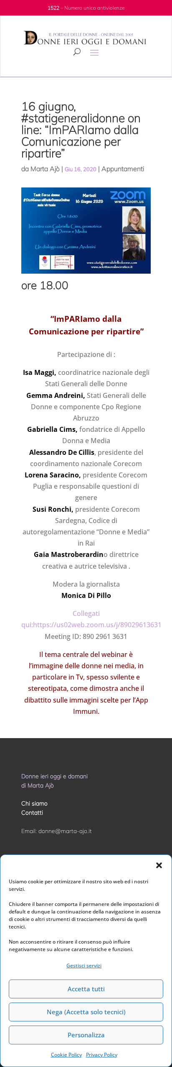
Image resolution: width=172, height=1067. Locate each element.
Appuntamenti (122, 168)
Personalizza (86, 1035)
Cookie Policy (66, 1054)
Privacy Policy (101, 1054)
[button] (159, 865)
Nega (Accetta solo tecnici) (86, 1012)
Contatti (32, 812)
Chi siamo (34, 803)
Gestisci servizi (83, 965)
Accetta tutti (86, 989)
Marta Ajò (45, 168)
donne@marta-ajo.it (65, 831)
